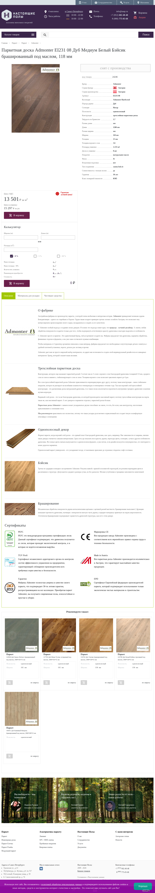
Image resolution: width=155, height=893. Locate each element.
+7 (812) (119, 15)
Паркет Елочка (7, 844)
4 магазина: (53, 11)
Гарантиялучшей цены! (66, 193)
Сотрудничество (84, 840)
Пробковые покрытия (48, 844)
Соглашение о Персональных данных (91, 877)
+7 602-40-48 (122, 869)
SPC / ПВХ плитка (47, 840)
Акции (142, 17)
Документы (82, 847)
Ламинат (43, 836)
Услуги (80, 844)
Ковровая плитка (46, 847)
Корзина (143, 13)
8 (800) (120, 19)
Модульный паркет (9, 851)
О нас (80, 836)
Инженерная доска (9, 840)
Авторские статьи (122, 836)
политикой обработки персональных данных (61, 884)
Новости (118, 840)
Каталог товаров (84, 871)
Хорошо (142, 886)
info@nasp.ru (122, 11)
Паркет (4, 836)
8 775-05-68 (122, 872)
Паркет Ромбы (7, 847)
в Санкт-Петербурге (74, 11)
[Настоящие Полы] (19, 15)
